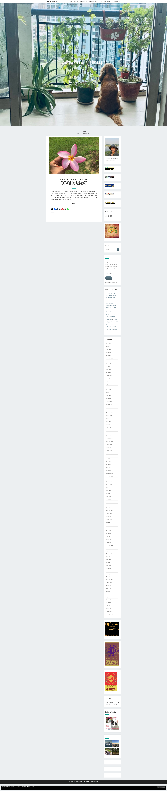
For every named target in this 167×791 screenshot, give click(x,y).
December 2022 (109, 407)
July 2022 (108, 418)
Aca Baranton (109, 314)
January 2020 (109, 505)
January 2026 (109, 355)
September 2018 (110, 551)
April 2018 (108, 565)
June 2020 (108, 490)
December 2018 (109, 542)
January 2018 (109, 574)
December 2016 (109, 611)
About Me (76, 1)
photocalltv (109, 300)
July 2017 (108, 591)
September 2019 (110, 516)
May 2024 (108, 366)
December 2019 (109, 507)
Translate (115, 704)
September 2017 (110, 585)
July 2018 (108, 556)
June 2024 (108, 363)
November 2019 (109, 510)
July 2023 (108, 387)
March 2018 (108, 568)
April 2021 (108, 461)
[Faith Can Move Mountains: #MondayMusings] (108, 744)
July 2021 (108, 453)
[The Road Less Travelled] (115, 752)
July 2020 (108, 487)
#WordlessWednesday (93, 1)
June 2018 (108, 559)
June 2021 (108, 456)
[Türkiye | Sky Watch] (115, 744)
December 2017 (109, 576)
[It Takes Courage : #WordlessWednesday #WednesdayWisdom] (108, 752)
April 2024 (108, 369)
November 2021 (109, 441)
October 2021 (109, 444)
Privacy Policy (24, 788)
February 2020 (109, 502)
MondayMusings (83, 1)
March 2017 (108, 602)
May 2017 (108, 597)
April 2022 (108, 427)
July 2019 (108, 522)
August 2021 (109, 450)
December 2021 (109, 438)
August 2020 (109, 484)
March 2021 (108, 464)
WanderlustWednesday (105, 1)
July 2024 (108, 361)
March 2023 (108, 398)
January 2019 (109, 539)
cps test (108, 310)
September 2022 (110, 412)
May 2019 (108, 528)
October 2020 (109, 479)
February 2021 (109, 467)
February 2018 (109, 571)
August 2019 (109, 519)
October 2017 (109, 582)
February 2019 (109, 536)
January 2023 (109, 404)
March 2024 (108, 372)
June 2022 (108, 421)
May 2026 (108, 346)
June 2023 (108, 389)
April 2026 (108, 349)
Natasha (76, 187)
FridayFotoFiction (116, 1)
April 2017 (108, 599)
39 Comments (84, 187)
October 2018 (109, 548)
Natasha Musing (52, 1)
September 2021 (110, 447)
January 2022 (109, 435)
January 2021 (109, 470)
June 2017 (108, 594)
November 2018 (109, 545)
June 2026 (108, 343)
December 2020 (109, 473)
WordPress (86, 781)
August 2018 (109, 553)
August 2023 (109, 384)
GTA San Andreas (110, 329)
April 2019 (108, 530)
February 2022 (109, 433)
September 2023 (110, 381)
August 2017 (109, 588)
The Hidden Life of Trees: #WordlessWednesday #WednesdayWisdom (74, 181)
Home (71, 1)
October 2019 (109, 513)
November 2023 (109, 378)
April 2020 (108, 496)
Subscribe (109, 278)
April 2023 (108, 395)
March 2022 (108, 430)
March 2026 (108, 352)
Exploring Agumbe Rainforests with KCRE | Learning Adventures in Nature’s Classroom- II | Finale (112, 303)
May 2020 (108, 493)
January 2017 (109, 608)
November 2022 (109, 410)
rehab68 (108, 293)
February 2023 (109, 401)
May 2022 (108, 424)
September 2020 (110, 481)
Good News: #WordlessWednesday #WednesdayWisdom (111, 295)
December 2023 (109, 375)
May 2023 (108, 392)
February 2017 (109, 605)
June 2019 (108, 525)
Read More (74, 203)
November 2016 (109, 614)
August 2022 (109, 415)
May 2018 (108, 562)
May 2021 (108, 458)
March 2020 (108, 499)
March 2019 (108, 533)
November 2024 (109, 358)
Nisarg (96, 781)
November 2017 (109, 579)
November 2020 (109, 476)
